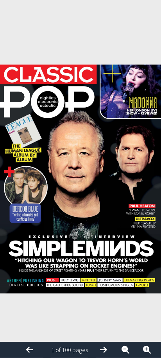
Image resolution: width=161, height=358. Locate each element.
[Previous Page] (33, 350)
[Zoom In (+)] (150, 350)
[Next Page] (107, 350)
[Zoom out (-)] (129, 350)
